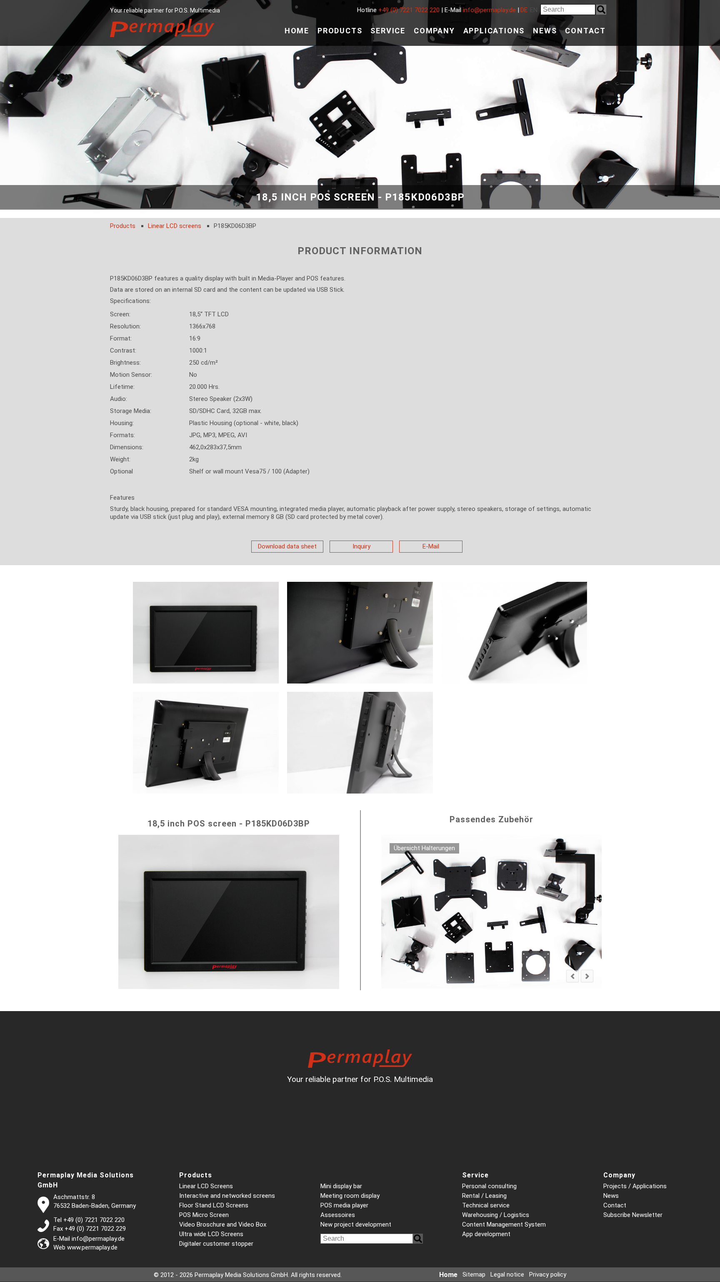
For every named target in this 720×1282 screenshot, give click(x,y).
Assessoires (337, 1215)
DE (524, 10)
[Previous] (572, 976)
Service (387, 30)
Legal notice (507, 1274)
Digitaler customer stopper (216, 1243)
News (545, 30)
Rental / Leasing (484, 1195)
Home (297, 30)
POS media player (344, 1205)
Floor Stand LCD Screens (213, 1205)
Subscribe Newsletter (632, 1215)
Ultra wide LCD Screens (211, 1234)
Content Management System (504, 1224)
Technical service (486, 1205)
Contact (585, 30)
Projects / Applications (635, 1186)
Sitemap (473, 1274)
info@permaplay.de (489, 10)
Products (340, 30)
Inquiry (361, 546)
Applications (494, 30)
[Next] (587, 976)
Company (434, 30)
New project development (355, 1224)
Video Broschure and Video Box (222, 1224)
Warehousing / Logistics (495, 1215)
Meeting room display (350, 1195)
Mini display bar (341, 1186)
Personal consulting (489, 1186)
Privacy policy (547, 1274)
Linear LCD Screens (206, 1186)
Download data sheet (287, 546)
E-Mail (430, 546)
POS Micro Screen (204, 1215)
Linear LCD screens (174, 226)
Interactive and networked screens (227, 1195)
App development (486, 1234)
